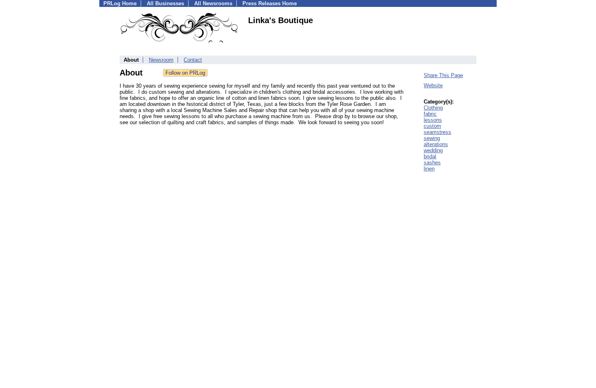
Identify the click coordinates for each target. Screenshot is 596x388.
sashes (432, 163)
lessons (433, 120)
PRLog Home (120, 3)
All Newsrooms (213, 3)
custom (432, 126)
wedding (433, 150)
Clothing (433, 108)
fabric (430, 114)
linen (429, 169)
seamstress (437, 132)
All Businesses (165, 3)
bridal (430, 156)
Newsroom (161, 60)
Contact (193, 60)
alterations (436, 144)
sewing (432, 138)
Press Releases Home (269, 3)
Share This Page (443, 75)
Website (433, 85)
